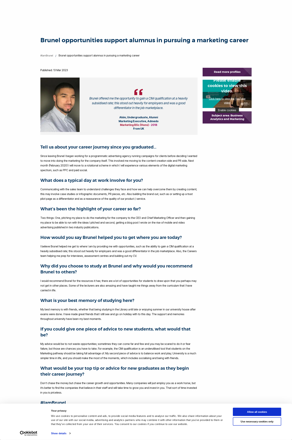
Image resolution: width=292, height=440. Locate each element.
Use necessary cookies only (257, 421)
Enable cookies (227, 110)
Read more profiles (227, 72)
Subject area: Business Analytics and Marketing (227, 117)
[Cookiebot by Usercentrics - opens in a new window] (28, 433)
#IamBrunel (46, 55)
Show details (58, 433)
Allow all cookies (257, 411)
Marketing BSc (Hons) (134, 125)
